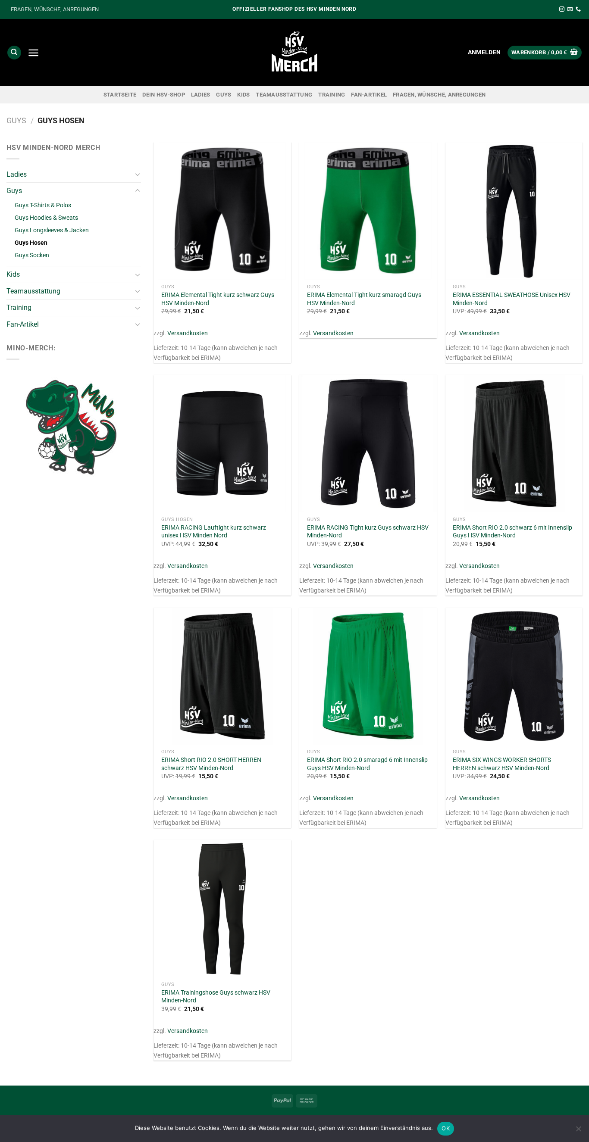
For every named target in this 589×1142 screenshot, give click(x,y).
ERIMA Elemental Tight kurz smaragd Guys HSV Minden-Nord (364, 299)
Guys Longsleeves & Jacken (52, 230)
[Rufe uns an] (578, 9)
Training (331, 94)
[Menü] (33, 52)
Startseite (120, 94)
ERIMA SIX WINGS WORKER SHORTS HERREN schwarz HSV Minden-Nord (502, 764)
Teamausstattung (284, 94)
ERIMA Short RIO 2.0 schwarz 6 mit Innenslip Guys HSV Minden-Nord (512, 532)
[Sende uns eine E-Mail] (570, 9)
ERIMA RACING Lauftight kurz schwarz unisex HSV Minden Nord (213, 532)
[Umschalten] (137, 174)
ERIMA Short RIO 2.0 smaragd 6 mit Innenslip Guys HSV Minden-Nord (367, 764)
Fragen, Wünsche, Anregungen (439, 94)
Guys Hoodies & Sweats (46, 218)
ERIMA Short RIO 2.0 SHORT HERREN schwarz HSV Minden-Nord (211, 764)
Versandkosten (187, 333)
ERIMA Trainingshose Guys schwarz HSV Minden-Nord (215, 997)
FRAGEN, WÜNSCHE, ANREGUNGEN (55, 9)
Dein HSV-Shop (163, 94)
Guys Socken (32, 255)
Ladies (200, 94)
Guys (223, 94)
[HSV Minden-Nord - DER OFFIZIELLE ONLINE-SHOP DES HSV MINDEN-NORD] (294, 52)
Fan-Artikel (369, 94)
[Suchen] (14, 53)
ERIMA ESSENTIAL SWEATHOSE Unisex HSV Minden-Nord (511, 299)
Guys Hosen (31, 242)
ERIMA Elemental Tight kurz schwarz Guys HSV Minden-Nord (217, 299)
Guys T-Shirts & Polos (43, 205)
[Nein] (578, 1131)
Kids (243, 94)
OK (446, 1128)
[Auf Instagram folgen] (561, 9)
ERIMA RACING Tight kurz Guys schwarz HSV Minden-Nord (368, 532)
